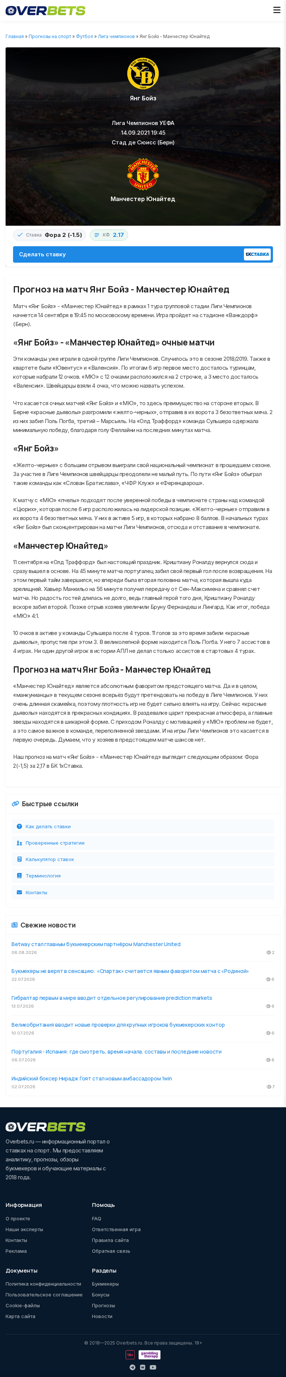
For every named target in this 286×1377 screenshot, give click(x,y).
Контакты (36, 892)
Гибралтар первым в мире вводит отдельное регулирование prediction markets (112, 997)
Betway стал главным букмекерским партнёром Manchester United (96, 944)
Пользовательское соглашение (44, 1295)
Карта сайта (20, 1316)
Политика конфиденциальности (43, 1284)
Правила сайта (110, 1240)
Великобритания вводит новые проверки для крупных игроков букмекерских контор (118, 1024)
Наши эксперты (24, 1229)
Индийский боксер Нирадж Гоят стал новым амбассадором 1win (92, 1078)
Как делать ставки (48, 826)
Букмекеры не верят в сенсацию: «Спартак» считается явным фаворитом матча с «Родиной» (130, 970)
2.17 (118, 234)
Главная (15, 36)
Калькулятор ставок (50, 859)
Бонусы (100, 1295)
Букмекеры (105, 1284)
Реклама (16, 1251)
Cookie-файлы (23, 1305)
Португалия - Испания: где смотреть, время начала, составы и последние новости (117, 1051)
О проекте (18, 1218)
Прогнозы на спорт (50, 36)
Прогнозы (103, 1305)
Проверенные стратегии (55, 843)
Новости (102, 1316)
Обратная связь (111, 1251)
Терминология (43, 876)
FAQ (96, 1218)
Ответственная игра (116, 1229)
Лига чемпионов (116, 36)
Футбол (84, 36)
